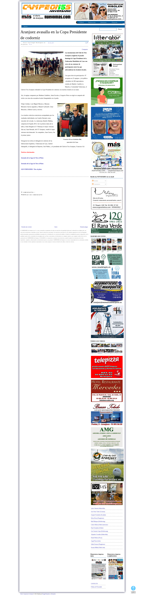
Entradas (95, 181)
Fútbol (81, 22)
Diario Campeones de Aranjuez (27, 593)
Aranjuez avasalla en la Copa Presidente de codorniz (53, 35)
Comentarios (96, 184)
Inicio (26, 26)
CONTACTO (94, 583)
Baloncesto (92, 22)
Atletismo (103, 22)
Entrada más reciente (26, 227)
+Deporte (114, 22)
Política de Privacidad (96, 587)
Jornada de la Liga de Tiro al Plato (32, 158)
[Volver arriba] (133, 590)
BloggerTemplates (46, 593)
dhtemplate (53, 593)
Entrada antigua (84, 227)
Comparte (85, 49)
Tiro (30, 44)
